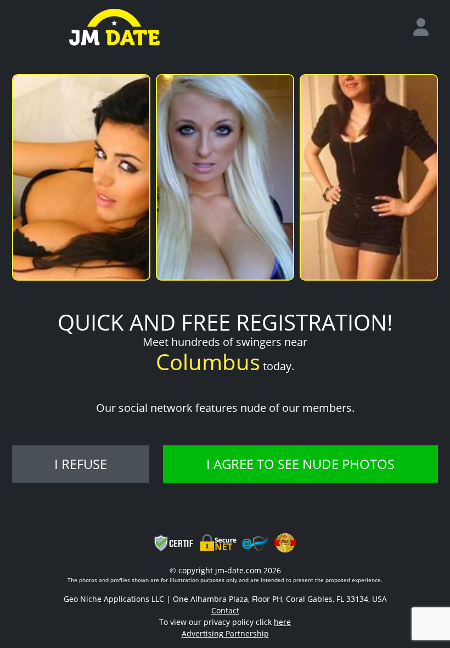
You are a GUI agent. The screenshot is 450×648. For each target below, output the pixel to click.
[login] (425, 27)
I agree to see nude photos (300, 464)
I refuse (80, 464)
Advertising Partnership (225, 633)
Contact (225, 610)
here (282, 622)
